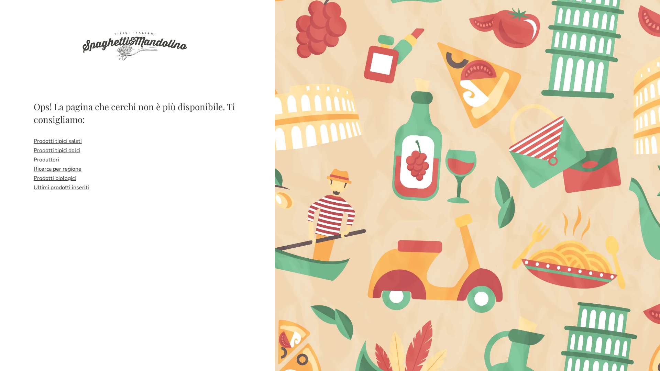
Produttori (46, 160)
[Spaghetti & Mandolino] (134, 45)
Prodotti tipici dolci (57, 150)
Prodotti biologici (55, 178)
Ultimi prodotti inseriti (61, 187)
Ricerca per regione (57, 169)
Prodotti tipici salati (58, 141)
